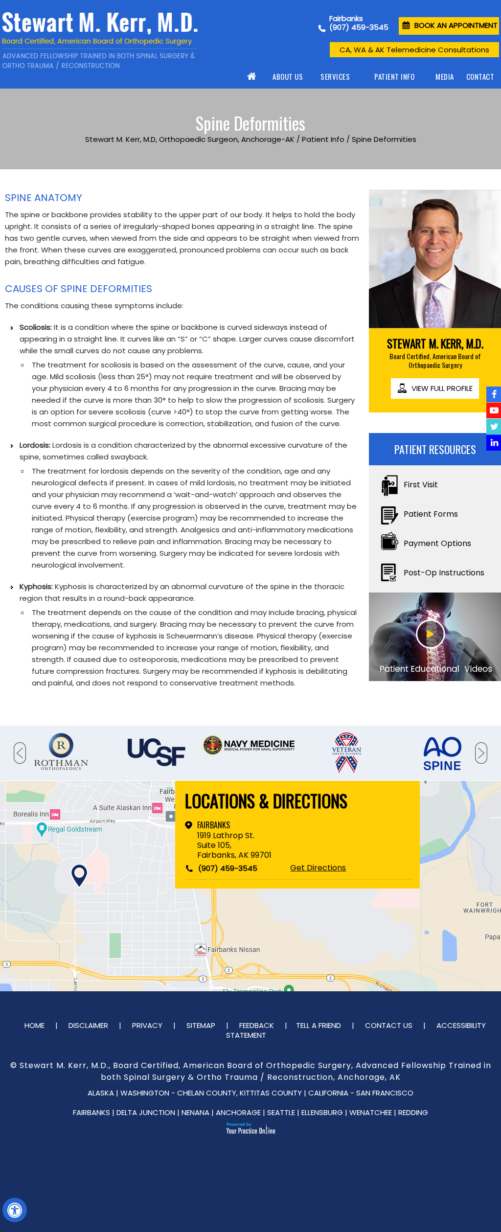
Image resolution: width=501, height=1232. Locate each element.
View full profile (442, 388)
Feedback (256, 1025)
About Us (288, 76)
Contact (480, 76)
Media (444, 76)
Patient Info (394, 76)
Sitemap (200, 1025)
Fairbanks (213, 825)
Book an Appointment (456, 25)
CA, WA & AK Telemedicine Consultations (414, 50)
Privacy (147, 1025)
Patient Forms (431, 514)
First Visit (421, 484)
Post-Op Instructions (444, 572)
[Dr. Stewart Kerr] (100, 40)
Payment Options (437, 543)
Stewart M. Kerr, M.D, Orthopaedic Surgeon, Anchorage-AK (190, 139)
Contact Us (388, 1025)
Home (252, 76)
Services (335, 76)
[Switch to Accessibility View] (14, 1210)
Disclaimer (88, 1025)
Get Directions (318, 868)
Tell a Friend (318, 1025)
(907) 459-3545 (358, 27)
